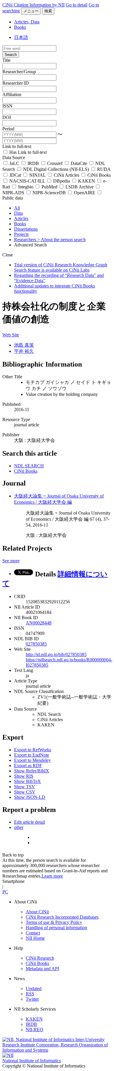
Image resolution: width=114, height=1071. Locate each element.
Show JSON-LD (29, 797)
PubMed (49, 186)
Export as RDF (28, 765)
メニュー (31, 11)
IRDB (33, 163)
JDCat (15, 175)
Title (6, 60)
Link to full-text (16, 146)
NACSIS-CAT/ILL (27, 180)
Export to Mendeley (32, 760)
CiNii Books (98, 175)
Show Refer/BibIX (31, 770)
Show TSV (24, 786)
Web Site (10, 334)
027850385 (36, 643)
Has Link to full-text (27, 152)
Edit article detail (29, 822)
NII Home (35, 938)
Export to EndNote (31, 754)
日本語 (21, 37)
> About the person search (61, 239)
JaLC (14, 163)
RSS (30, 993)
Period (8, 128)
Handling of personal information (56, 927)
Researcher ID (15, 83)
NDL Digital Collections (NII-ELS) (56, 169)
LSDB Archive (79, 186)
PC (5, 891)
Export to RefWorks (32, 749)
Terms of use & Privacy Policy (54, 922)
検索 (48, 11)
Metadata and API (42, 968)
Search (11, 54)
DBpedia (61, 180)
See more (11, 560)
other (18, 827)
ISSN (7, 105)
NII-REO (34, 1029)
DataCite (79, 163)
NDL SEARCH (29, 465)
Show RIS (23, 776)
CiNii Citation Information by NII (33, 4)
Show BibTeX (27, 781)
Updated (34, 988)
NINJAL (37, 175)
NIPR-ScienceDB (49, 192)
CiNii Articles (66, 175)
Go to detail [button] (76, 4)
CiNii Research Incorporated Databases (62, 917)
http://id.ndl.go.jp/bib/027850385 (56, 654)
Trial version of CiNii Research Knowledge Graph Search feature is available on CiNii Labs (60, 267)
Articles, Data (26, 21)
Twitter (32, 999)
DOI (6, 117)
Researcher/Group (19, 71)
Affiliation (11, 94)
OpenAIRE (84, 192)
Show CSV (24, 791)
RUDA (103, 169)
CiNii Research (40, 958)
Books (20, 27)
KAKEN (86, 180)
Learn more (52, 876)
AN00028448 (38, 622)
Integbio (25, 186)
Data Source (13, 157)
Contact (33, 932)
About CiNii (37, 911)
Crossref (55, 163)
